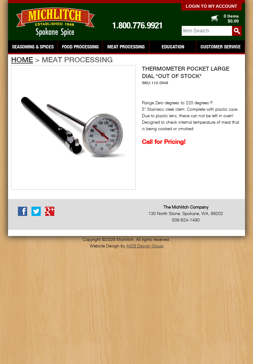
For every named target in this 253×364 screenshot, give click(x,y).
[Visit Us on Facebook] (24, 215)
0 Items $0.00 (231, 18)
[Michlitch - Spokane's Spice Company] (54, 22)
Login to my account (211, 6)
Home (22, 59)
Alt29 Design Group (145, 245)
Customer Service (221, 46)
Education (173, 46)
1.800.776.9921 (137, 25)
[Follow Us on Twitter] (37, 215)
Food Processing (80, 46)
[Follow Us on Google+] (51, 215)
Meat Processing (126, 46)
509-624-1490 (186, 219)
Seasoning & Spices (33, 46)
